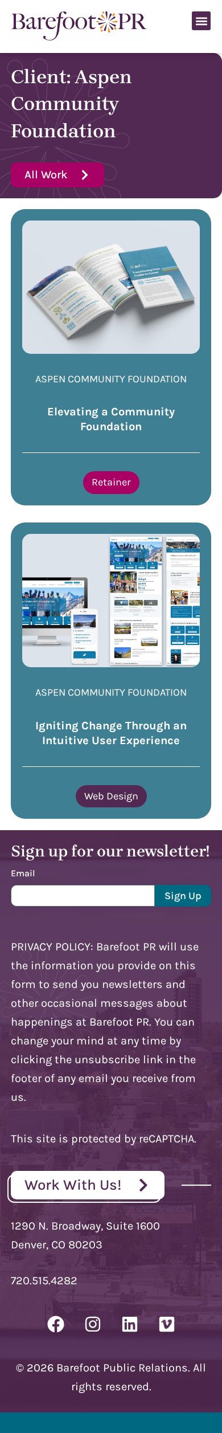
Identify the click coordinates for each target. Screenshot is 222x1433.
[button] (201, 20)
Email (23, 873)
